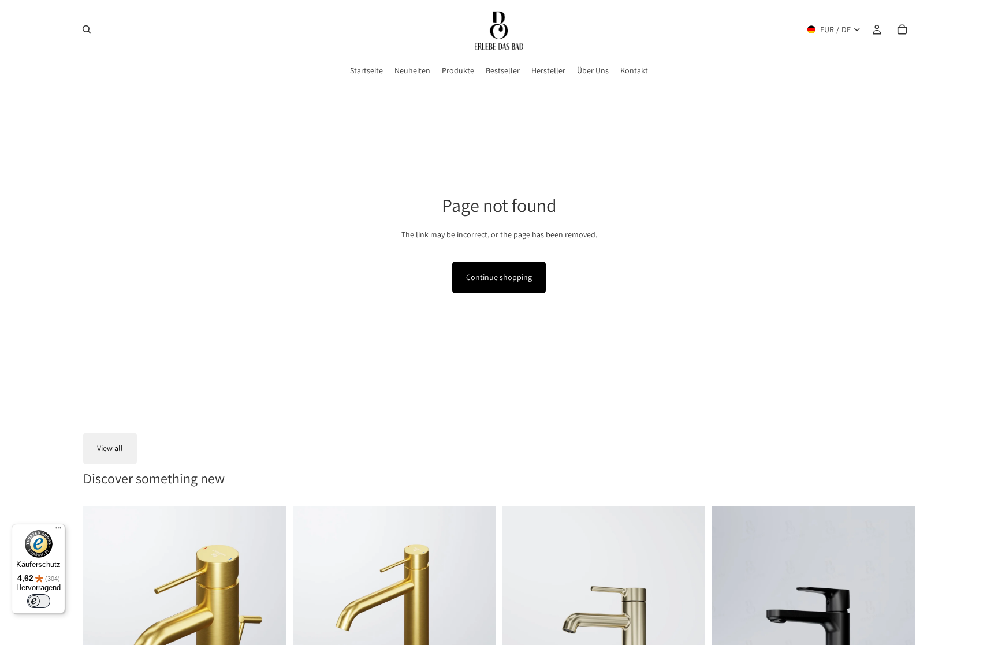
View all (110, 448)
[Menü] (58, 531)
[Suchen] (86, 29)
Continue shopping (499, 277)
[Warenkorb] (902, 29)
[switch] (38, 601)
